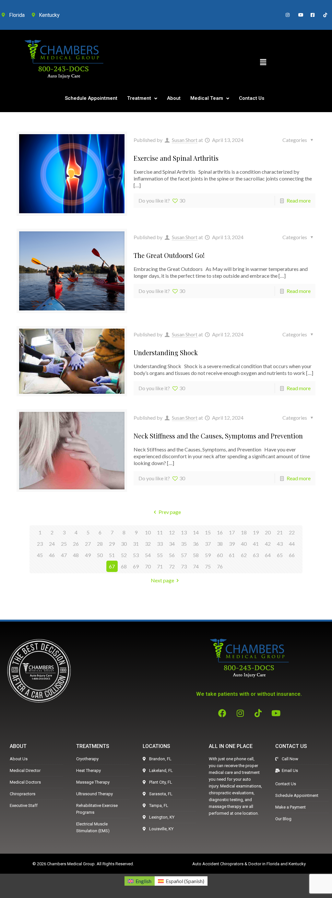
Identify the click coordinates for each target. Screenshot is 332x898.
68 (124, 566)
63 (256, 555)
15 (208, 532)
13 (184, 532)
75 (208, 566)
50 (100, 555)
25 (64, 544)
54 (148, 555)
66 (292, 555)
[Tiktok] (258, 713)
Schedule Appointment (91, 98)
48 (76, 555)
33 (160, 544)
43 (280, 544)
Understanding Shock (166, 352)
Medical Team (206, 98)
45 (40, 555)
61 (232, 555)
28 (100, 544)
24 (52, 544)
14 (196, 532)
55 (160, 555)
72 (172, 566)
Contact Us (251, 98)
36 (196, 544)
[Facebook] (222, 713)
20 (268, 532)
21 (280, 532)
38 (220, 544)
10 (148, 532)
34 (172, 544)
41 (256, 544)
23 (40, 544)
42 (268, 544)
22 (292, 532)
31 (136, 544)
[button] (262, 62)
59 (208, 555)
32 (148, 544)
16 (220, 532)
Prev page (170, 512)
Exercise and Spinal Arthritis (176, 158)
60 (220, 555)
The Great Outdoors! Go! (169, 255)
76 (220, 566)
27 (88, 544)
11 (160, 532)
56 (172, 555)
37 (208, 544)
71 (160, 566)
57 (184, 555)
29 (112, 544)
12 (172, 532)
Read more (299, 200)
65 (280, 555)
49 (88, 555)
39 (232, 544)
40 (244, 544)
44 (292, 544)
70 (148, 566)
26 (76, 544)
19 (256, 532)
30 (124, 544)
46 (52, 555)
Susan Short (184, 140)
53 (136, 555)
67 (112, 566)
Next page (162, 580)
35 (184, 544)
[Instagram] (240, 713)
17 (232, 532)
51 (112, 555)
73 (184, 566)
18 (244, 532)
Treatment (139, 98)
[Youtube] (276, 713)
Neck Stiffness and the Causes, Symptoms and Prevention (218, 435)
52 (124, 555)
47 (64, 555)
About (174, 98)
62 (244, 555)
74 (196, 566)
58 (196, 555)
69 (136, 566)
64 (268, 555)
